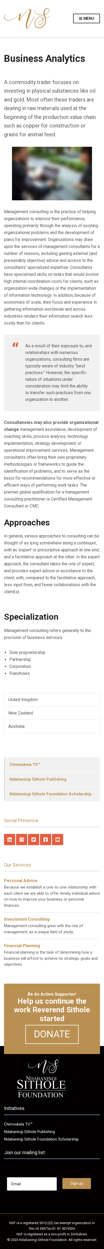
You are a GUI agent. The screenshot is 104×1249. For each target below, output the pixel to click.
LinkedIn (9, 839)
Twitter (33, 839)
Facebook (45, 839)
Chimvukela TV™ (25, 764)
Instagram (21, 839)
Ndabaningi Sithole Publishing (38, 779)
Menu (88, 18)
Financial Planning (22, 945)
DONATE (52, 1034)
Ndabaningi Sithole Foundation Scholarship (50, 794)
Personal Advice (20, 880)
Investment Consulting (27, 919)
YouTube (57, 839)
